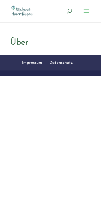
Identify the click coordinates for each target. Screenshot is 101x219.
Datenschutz (61, 63)
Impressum (32, 63)
